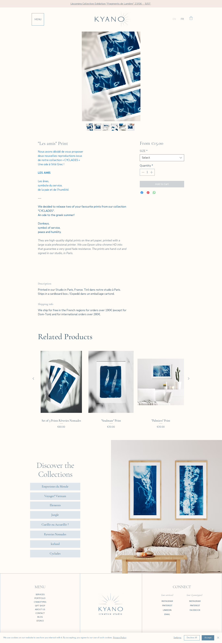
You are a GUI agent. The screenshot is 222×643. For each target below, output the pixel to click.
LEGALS (40, 620)
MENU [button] (37, 19)
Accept (207, 638)
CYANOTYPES (40, 602)
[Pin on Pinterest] (148, 193)
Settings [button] (177, 638)
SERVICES (40, 594)
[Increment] (151, 172)
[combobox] (162, 157)
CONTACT (40, 613)
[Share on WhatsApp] (154, 193)
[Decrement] (142, 172)
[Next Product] (189, 378)
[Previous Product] (33, 378)
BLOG (40, 617)
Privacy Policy (119, 638)
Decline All (192, 638)
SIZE (144, 151)
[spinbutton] (147, 172)
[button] (191, 18)
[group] (111, 391)
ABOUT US (40, 609)
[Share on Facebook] (142, 193)
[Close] (218, 637)
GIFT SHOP (40, 605)
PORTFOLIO (40, 598)
